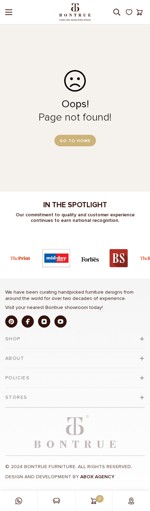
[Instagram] (44, 321)
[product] (18, 500)
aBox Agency (97, 477)
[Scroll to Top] (137, 474)
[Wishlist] (129, 12)
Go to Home (75, 141)
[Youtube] (60, 321)
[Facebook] (28, 321)
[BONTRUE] (75, 12)
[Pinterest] (11, 321)
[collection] (56, 501)
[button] (139, 12)
